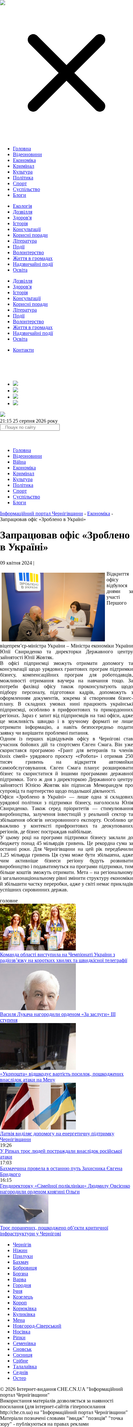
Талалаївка (25, 1366)
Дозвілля (22, 212)
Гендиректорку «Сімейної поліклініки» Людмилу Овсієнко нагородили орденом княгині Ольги (65, 1188)
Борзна (20, 1273)
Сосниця (22, 1355)
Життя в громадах (33, 258)
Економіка (24, 160)
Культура (23, 172)
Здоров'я (22, 217)
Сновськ (22, 1349)
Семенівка (24, 1343)
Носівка (21, 1331)
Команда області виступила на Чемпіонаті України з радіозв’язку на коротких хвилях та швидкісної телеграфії (63, 957)
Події (19, 246)
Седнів (20, 1372)
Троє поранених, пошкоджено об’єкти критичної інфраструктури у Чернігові (54, 1230)
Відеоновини (27, 154)
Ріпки (19, 1337)
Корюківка (24, 1308)
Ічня (17, 1291)
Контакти (23, 350)
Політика (23, 177)
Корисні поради (30, 235)
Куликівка (24, 1314)
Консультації (27, 229)
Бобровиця (25, 1268)
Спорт (20, 183)
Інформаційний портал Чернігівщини (41, 513)
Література (25, 241)
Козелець (23, 1297)
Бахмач (20, 1262)
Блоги (19, 195)
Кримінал (23, 166)
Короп (20, 1302)
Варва (19, 1279)
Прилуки (23, 1256)
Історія (20, 223)
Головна (22, 148)
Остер (19, 1378)
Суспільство (26, 189)
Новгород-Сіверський (37, 1326)
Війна (19, 462)
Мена (19, 1320)
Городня (22, 1285)
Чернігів (22, 1244)
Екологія (22, 206)
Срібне (20, 1360)
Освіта (20, 270)
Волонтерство (28, 252)
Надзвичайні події (33, 264)
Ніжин (20, 1250)
